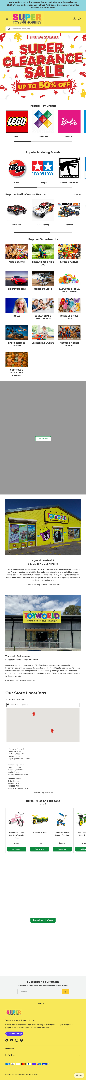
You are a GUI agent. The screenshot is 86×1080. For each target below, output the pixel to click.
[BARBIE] (69, 121)
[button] (52, 731)
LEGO (16, 136)
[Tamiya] (43, 168)
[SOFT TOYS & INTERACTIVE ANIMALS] (16, 359)
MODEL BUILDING (43, 289)
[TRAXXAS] (16, 210)
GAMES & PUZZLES (69, 262)
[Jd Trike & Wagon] (39, 819)
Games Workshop (69, 182)
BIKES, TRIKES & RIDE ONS (43, 263)
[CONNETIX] (43, 121)
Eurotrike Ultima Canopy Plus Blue (62, 833)
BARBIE (69, 136)
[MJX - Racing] (43, 210)
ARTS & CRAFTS (17, 262)
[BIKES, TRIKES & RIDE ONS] (43, 251)
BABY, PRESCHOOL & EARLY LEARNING (69, 290)
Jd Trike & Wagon (39, 832)
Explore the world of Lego (43, 920)
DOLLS (16, 316)
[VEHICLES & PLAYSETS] (43, 332)
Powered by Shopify (32, 1074)
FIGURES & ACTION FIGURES (69, 344)
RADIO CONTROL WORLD (16, 344)
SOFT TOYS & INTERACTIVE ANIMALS (17, 372)
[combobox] (43, 28)
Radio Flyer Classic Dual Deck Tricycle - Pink (17, 835)
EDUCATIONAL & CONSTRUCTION (43, 317)
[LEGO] (16, 121)
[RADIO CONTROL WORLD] (16, 332)
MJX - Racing (43, 224)
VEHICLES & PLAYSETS (43, 343)
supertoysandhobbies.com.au (19, 759)
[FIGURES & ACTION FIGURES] (69, 332)
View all (77, 194)
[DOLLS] (16, 305)
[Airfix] (16, 168)
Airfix (16, 182)
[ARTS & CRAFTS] (16, 251)
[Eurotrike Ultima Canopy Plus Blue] (62, 819)
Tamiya (43, 182)
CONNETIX (43, 136)
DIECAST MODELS (17, 289)
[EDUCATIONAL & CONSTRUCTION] (43, 305)
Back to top (42, 1003)
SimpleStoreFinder (47, 792)
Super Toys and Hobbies (17, 1074)
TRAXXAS (16, 224)
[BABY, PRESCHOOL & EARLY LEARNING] (69, 278)
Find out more (43, 439)
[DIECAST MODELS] (16, 278)
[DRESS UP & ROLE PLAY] (69, 305)
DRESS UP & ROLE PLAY (69, 317)
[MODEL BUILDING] (43, 278)
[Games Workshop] (69, 168)
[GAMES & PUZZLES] (69, 251)
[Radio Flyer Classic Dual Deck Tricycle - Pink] (16, 819)
